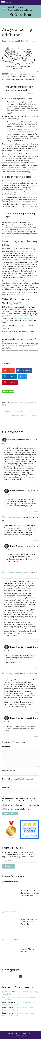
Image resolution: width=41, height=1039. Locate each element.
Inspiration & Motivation (17, 403)
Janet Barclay (14, 517)
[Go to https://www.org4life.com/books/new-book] (20, 894)
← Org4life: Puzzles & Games (12, 411)
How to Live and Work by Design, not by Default (18, 1003)
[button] (11, 14)
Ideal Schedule (16, 281)
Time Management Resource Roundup (16, 227)
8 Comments (30, 41)
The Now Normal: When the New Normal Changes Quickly (19, 168)
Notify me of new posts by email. (17, 809)
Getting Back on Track (30, 151)
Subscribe (9, 866)
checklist (12, 283)
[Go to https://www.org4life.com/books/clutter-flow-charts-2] (20, 922)
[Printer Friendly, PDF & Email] (8, 391)
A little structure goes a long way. (20, 215)
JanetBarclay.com (20, 1036)
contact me (11, 346)
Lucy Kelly (12, 673)
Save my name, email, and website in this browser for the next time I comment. (18, 800)
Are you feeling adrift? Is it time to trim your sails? (19, 88)
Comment (6, 746)
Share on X (31, 93)
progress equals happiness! (18, 294)
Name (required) (8, 770)
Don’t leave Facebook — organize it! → (25, 415)
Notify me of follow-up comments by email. (21, 805)
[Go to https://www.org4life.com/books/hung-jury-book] (20, 950)
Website (5, 787)
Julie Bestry (6, 997)
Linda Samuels (14, 572)
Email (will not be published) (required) (17, 779)
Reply (36, 485)
